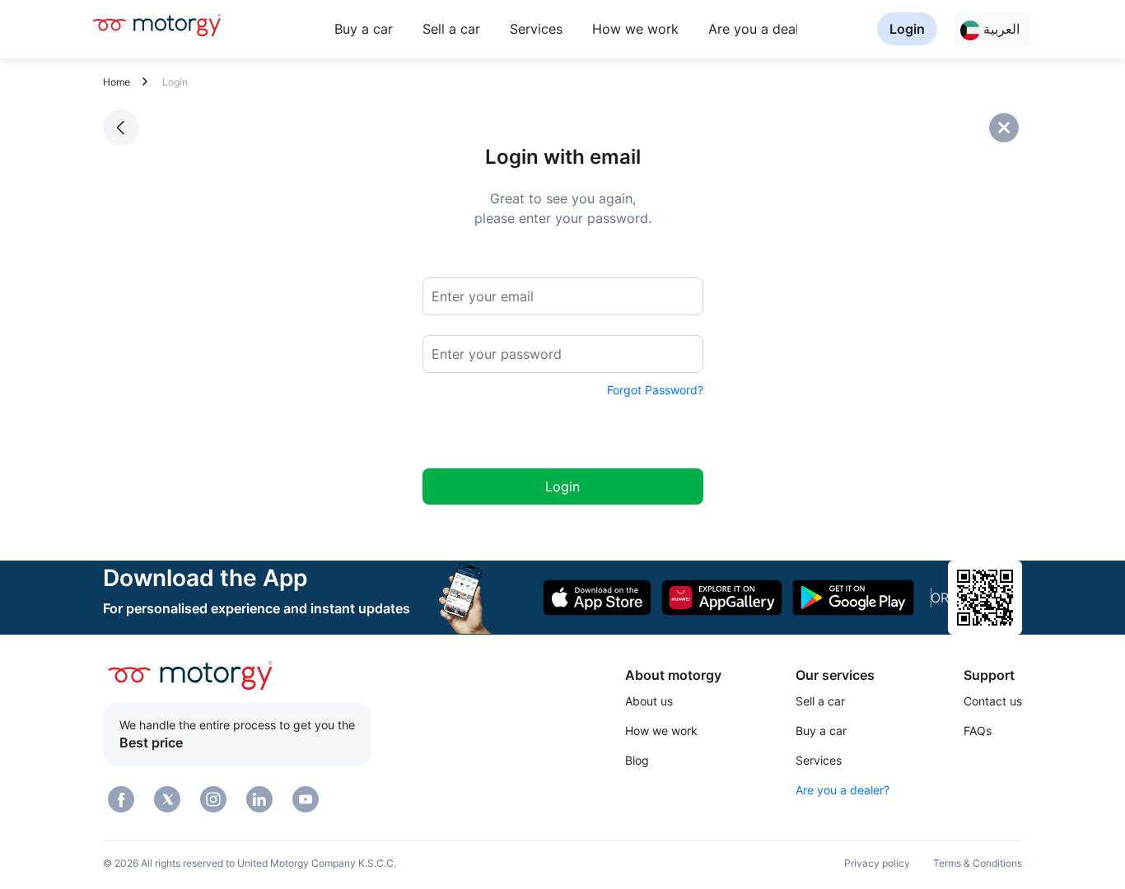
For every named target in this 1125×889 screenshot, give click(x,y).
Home (116, 82)
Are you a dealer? (763, 29)
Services (536, 29)
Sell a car (451, 29)
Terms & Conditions (977, 863)
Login (907, 29)
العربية (1000, 29)
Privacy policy (877, 863)
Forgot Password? (655, 390)
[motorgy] (157, 25)
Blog (637, 760)
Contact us (993, 701)
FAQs (978, 731)
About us (649, 701)
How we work (635, 29)
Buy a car (363, 29)
